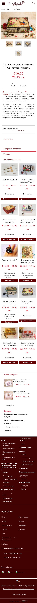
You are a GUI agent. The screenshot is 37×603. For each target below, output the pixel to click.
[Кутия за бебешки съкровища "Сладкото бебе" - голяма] (8, 395)
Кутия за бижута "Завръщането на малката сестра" (9, 344)
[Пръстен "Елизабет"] (9, 256)
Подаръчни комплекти (27, 472)
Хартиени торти (25, 447)
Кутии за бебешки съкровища (8, 444)
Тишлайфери (7, 501)
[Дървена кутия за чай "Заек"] (27, 297)
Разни (23, 444)
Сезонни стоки (24, 482)
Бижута (22, 451)
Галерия (24, 479)
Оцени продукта (8, 139)
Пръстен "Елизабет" (9, 260)
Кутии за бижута (16, 9)
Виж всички (8, 430)
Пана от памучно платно (8, 494)
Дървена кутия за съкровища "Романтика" (9, 221)
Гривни (23, 454)
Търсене (4, 529)
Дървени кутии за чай (8, 453)
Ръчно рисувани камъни (26, 439)
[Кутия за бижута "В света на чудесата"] (27, 215)
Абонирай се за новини (13, 427)
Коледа (23, 489)
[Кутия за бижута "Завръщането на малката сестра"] (9, 338)
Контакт (21, 521)
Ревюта (6, 154)
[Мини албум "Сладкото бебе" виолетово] (8, 383)
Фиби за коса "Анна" (10, 179)
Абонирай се (10, 405)
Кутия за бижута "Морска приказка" (27, 261)
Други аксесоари (27, 464)
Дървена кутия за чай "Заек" (27, 303)
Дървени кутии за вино (8, 458)
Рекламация (22, 525)
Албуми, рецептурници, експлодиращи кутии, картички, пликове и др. (9, 466)
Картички (6, 482)
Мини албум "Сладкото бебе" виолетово (21, 380)
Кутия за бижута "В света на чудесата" (27, 221)
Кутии (8, 9)
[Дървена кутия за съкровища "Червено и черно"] (27, 175)
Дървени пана (7, 498)
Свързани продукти (12, 149)
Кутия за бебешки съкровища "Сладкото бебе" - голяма (22, 393)
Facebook (5, 544)
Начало (3, 9)
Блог (3, 533)
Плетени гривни (28, 458)
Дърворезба (23, 468)
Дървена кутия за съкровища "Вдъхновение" (9, 303)
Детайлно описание (12, 159)
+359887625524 (15, 557)
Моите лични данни (19, 594)
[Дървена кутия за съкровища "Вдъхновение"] (9, 298)
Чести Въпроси (7, 525)
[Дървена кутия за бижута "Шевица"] (27, 339)
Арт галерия (23, 476)
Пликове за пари (8, 486)
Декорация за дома (7, 489)
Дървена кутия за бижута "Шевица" (27, 344)
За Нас (4, 521)
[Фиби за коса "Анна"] (9, 176)
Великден (24, 486)
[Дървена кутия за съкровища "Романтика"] (9, 214)
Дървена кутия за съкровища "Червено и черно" (27, 181)
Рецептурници (8, 476)
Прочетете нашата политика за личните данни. (18, 589)
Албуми (5, 472)
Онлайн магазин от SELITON (18, 601)
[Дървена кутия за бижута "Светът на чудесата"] (18, 38)
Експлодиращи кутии (10, 479)
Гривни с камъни (28, 461)
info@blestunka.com (15, 553)
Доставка (21, 529)
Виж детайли (9, 280)
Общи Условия (23, 517)
